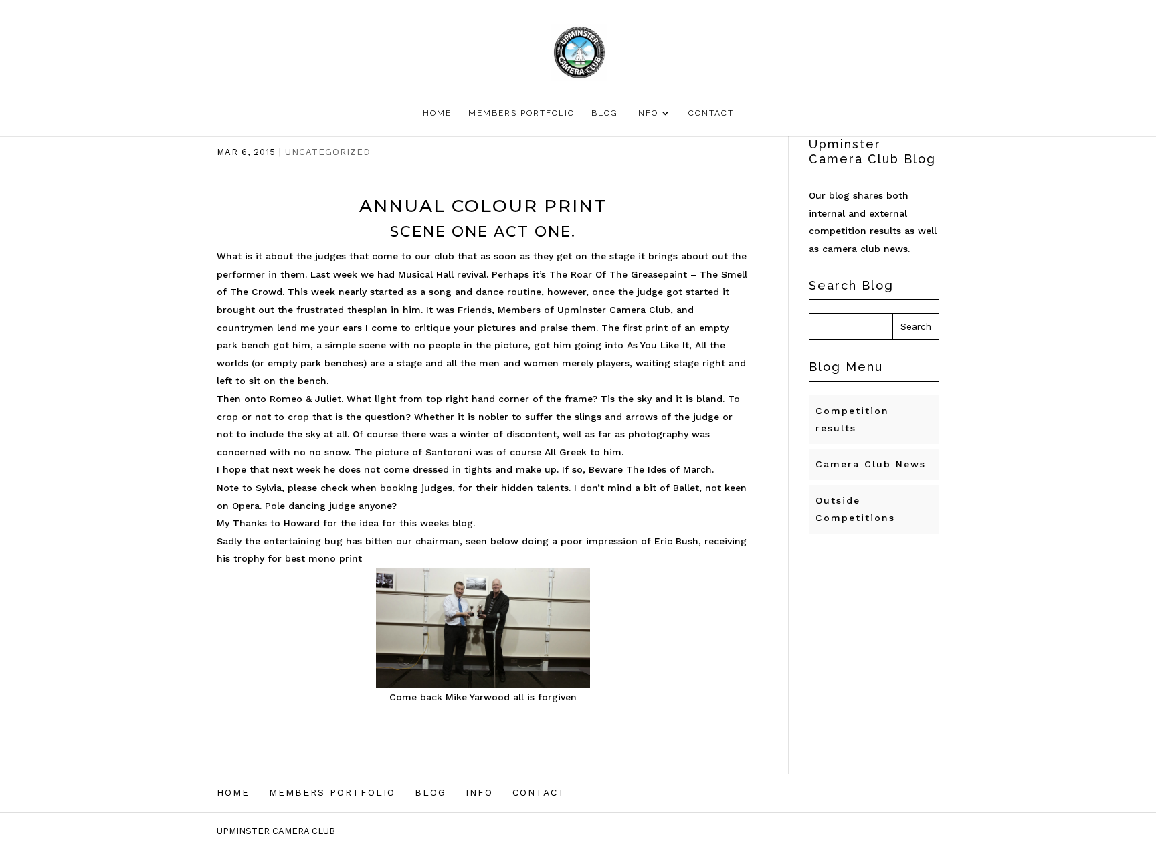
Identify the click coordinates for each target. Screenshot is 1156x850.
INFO (646, 113)
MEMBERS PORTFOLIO (521, 113)
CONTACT (711, 113)
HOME (437, 113)
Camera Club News (870, 464)
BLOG (604, 113)
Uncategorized (328, 152)
